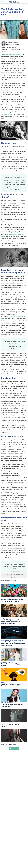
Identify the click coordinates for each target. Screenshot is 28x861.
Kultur (2, 5)
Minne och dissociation (9, 745)
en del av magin (8, 114)
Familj (2, 618)
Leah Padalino (15, 44)
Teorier (3, 682)
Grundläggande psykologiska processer (12, 640)
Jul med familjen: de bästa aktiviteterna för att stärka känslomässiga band (10, 621)
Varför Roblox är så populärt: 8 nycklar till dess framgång (12, 600)
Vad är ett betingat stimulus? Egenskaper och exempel (11, 685)
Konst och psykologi (9, 5)
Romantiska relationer (7, 662)
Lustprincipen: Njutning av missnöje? (10, 725)
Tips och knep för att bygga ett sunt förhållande (14, 665)
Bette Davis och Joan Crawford (11, 54)
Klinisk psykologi (5, 743)
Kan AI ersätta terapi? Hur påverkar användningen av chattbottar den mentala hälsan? (13, 643)
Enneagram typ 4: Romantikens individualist (12, 705)
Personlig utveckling (7, 702)
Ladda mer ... (14, 749)
